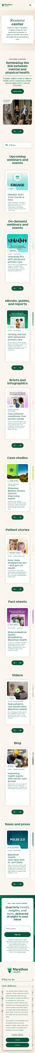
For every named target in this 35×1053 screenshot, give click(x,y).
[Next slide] (21, 131)
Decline (17, 1045)
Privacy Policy (21, 952)
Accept (17, 1040)
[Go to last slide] (14, 131)
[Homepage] (17, 971)
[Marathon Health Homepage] (7, 5)
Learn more (17, 91)
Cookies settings (17, 1035)
